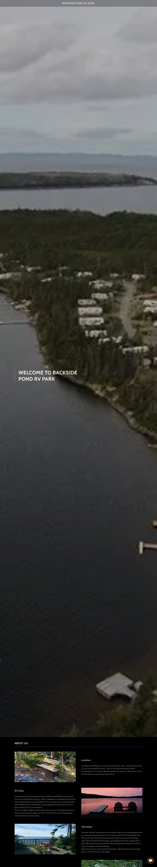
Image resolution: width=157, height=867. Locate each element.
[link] (78, 3)
